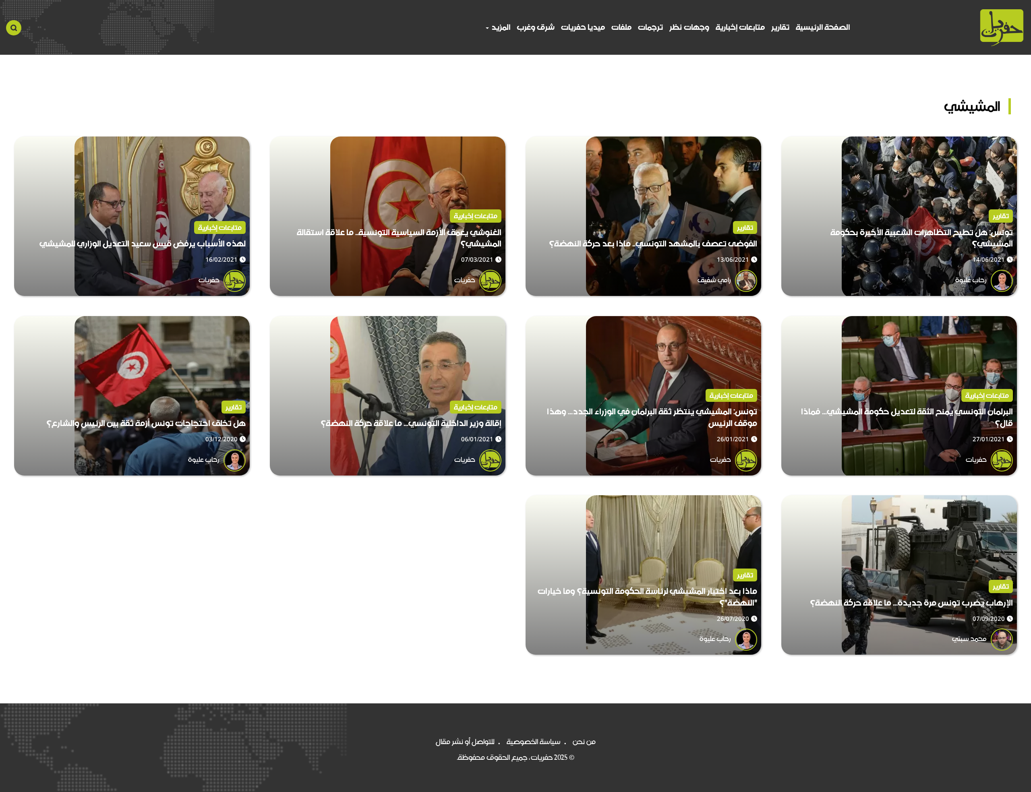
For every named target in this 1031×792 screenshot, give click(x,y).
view (1008, 142)
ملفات (621, 27)
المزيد (500, 27)
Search (13, 27)
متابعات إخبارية (740, 27)
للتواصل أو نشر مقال (465, 742)
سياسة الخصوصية (534, 742)
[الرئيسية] (1002, 27)
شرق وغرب (536, 27)
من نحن (584, 742)
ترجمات (650, 27)
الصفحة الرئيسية (823, 27)
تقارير (780, 27)
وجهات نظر (689, 27)
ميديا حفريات (583, 27)
